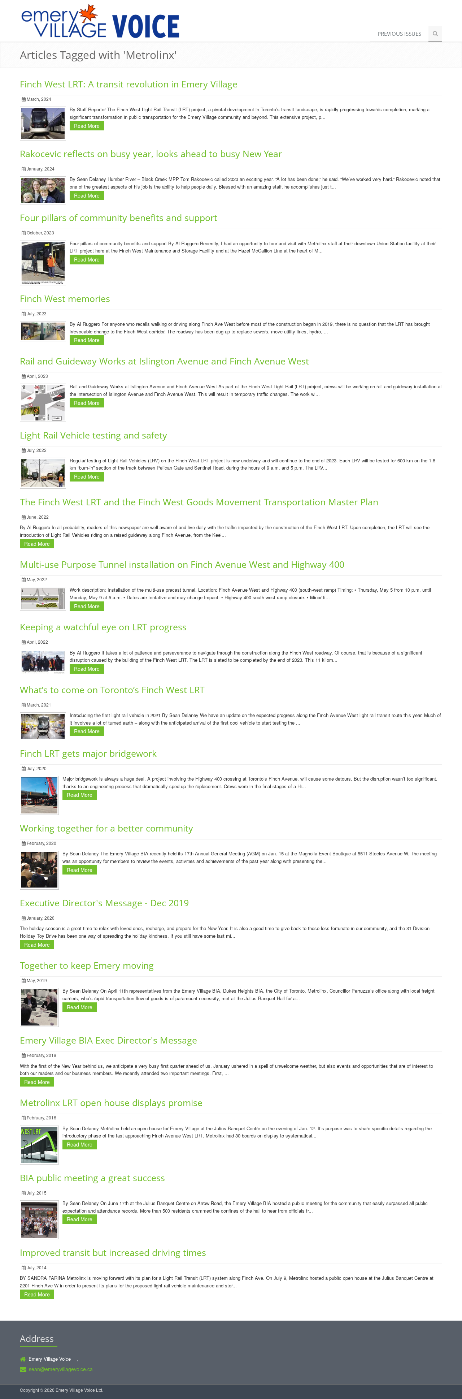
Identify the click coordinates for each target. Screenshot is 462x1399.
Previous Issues (399, 33)
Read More (87, 125)
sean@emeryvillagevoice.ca (61, 1369)
